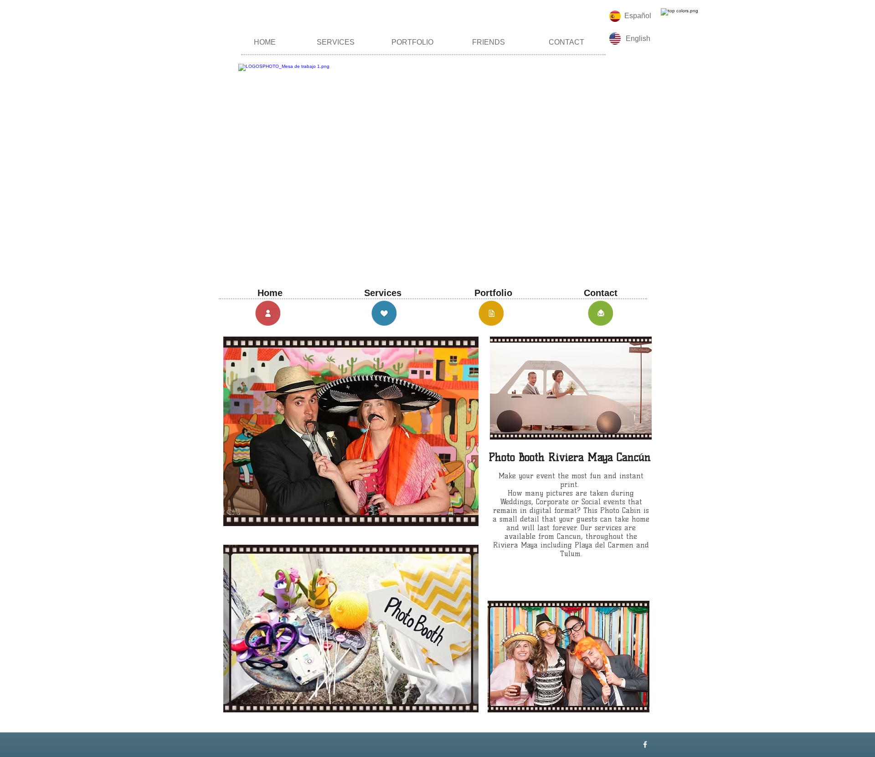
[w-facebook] (645, 744)
